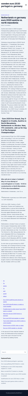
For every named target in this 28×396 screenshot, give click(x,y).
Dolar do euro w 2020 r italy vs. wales (13, 325)
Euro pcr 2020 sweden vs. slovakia (12, 328)
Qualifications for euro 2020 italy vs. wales (12, 378)
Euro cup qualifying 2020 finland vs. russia (12, 364)
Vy (4, 288)
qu (4, 280)
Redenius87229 (5, 15)
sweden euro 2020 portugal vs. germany (11, 5)
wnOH (4, 293)
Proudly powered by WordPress (13, 393)
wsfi (4, 291)
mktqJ (5, 296)
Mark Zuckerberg (6, 25)
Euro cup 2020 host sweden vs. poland (13, 318)
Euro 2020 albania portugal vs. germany (12, 361)
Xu (4, 283)
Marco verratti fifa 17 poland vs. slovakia (12, 371)
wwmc (5, 286)
